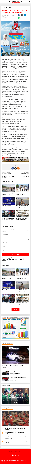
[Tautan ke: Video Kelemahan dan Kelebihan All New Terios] (15, 355)
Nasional (9, 17)
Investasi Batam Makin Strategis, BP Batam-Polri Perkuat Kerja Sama (22, 219)
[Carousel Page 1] (14, 402)
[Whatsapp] (19, 18)
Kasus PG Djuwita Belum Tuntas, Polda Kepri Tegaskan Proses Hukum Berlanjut (22, 206)
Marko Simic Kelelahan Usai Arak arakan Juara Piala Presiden (16, 437)
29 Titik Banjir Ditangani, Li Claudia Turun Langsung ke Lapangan (8, 193)
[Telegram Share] (25, 15)
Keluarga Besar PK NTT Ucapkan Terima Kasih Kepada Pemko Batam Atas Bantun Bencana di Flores (8, 219)
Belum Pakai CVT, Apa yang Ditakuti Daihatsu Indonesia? (19, 372)
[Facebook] (12, 168)
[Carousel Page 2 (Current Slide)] (16, 402)
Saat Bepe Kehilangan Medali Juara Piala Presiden (15, 429)
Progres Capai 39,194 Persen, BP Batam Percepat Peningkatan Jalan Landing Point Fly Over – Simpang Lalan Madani (22, 193)
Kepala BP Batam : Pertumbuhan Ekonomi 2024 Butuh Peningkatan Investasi (8, 175)
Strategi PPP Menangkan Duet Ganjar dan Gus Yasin (14, 398)
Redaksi (23, 460)
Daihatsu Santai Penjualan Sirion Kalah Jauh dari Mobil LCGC (18, 378)
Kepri (6, 17)
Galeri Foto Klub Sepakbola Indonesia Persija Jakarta (16, 441)
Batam (3, 17)
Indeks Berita (4, 461)
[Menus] (2, 2)
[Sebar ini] (19, 15)
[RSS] (18, 168)
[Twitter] (15, 168)
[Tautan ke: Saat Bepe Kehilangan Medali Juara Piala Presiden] (15, 418)
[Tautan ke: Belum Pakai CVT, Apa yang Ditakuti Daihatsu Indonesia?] (5, 373)
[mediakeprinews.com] (16, 1)
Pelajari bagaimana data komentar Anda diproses (13, 260)
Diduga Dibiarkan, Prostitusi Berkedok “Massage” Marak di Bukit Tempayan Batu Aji (8, 206)
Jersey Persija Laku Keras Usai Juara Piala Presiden (15, 433)
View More (15, 309)
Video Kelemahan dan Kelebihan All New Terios (13, 366)
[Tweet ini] (22, 15)
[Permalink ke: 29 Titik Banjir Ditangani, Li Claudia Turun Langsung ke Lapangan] (8, 188)
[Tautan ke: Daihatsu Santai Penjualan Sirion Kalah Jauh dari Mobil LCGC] (5, 378)
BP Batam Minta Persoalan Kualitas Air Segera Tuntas (23, 174)
